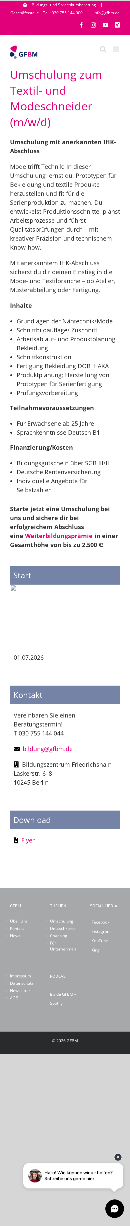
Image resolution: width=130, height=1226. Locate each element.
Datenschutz (21, 983)
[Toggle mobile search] (103, 49)
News (15, 936)
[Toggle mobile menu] (116, 49)
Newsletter (20, 990)
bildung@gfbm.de (48, 749)
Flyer (28, 840)
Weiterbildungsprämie (59, 536)
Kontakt (17, 928)
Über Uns (19, 921)
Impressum (20, 976)
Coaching (58, 936)
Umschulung (61, 921)
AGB (14, 998)
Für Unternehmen (63, 946)
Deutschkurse (63, 928)
